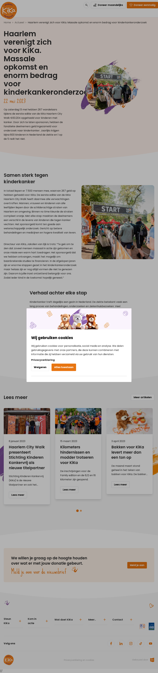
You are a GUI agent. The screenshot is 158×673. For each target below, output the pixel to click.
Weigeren (40, 367)
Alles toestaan (63, 367)
